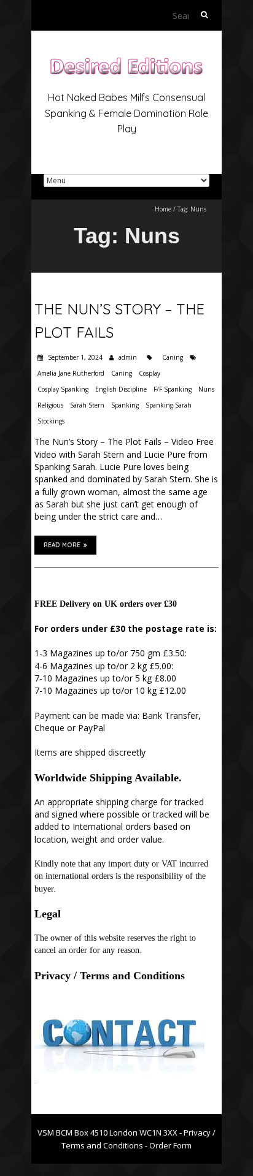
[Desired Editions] (126, 61)
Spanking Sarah (169, 405)
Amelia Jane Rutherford (70, 373)
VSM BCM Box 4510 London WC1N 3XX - (110, 1132)
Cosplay (149, 373)
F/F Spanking (173, 389)
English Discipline (121, 389)
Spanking (125, 405)
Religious (50, 405)
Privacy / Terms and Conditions (109, 975)
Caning (172, 357)
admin (128, 357)
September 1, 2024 (74, 357)
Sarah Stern (87, 405)
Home (163, 209)
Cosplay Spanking (62, 389)
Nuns (206, 389)
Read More (62, 545)
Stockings (50, 421)
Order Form (170, 1145)
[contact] (119, 1006)
